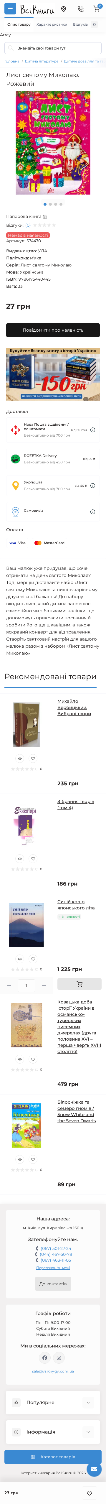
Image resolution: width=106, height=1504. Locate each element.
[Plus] (44, 986)
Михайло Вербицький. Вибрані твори (74, 707)
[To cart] (79, 984)
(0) (28, 225)
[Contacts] (80, 8)
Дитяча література (42, 61)
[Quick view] (19, 758)
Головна (11, 61)
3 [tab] (55, 204)
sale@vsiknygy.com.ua (53, 1371)
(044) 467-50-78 (56, 1254)
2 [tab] (50, 204)
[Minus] (9, 986)
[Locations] (63, 8)
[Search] (10, 48)
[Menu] (10, 8)
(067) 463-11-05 (56, 1260)
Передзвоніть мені (53, 1268)
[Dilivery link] (92, 429)
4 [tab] (60, 204)
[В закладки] (89, 1493)
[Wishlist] (33, 758)
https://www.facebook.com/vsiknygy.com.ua (45, 1358)
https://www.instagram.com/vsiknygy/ (59, 1358)
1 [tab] (45, 204)
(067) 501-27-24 (56, 1248)
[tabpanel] (53, 143)
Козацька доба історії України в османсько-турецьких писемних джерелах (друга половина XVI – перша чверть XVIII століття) (79, 1026)
